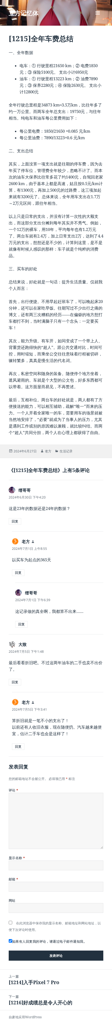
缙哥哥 (24, 490)
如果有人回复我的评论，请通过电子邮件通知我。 (49, 941)
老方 (48, 451)
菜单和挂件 (97, 18)
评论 (13, 790)
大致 (22, 644)
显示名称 (17, 858)
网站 (12, 900)
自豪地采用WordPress (25, 1017)
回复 (15, 521)
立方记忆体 (24, 13)
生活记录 (66, 451)
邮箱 (13, 879)
